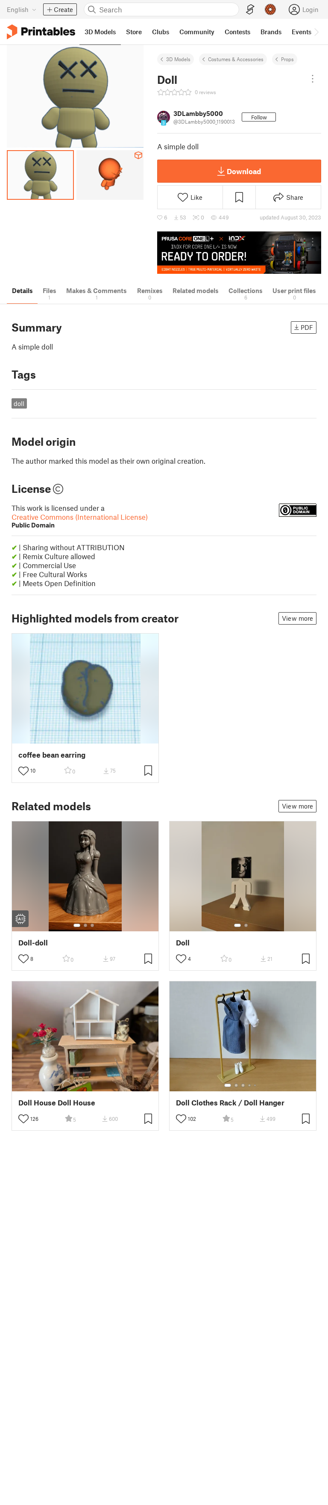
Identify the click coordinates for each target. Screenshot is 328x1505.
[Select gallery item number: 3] (92, 925)
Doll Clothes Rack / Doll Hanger (230, 1103)
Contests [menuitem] (237, 32)
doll (19, 403)
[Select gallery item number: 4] (250, 1085)
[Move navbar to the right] (316, 31)
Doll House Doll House (56, 1103)
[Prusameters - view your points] (270, 9)
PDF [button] (307, 327)
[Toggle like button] (23, 771)
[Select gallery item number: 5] (256, 1085)
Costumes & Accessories (236, 59)
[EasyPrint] (250, 9)
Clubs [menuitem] (160, 32)
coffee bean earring (51, 755)
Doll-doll (33, 943)
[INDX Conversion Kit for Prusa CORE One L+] (239, 252)
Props (287, 59)
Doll (183, 943)
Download (244, 171)
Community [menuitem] (196, 32)
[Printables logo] (41, 31)
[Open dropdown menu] (312, 79)
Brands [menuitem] (271, 32)
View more (297, 618)
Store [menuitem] (134, 32)
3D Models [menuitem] (100, 32)
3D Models (178, 59)
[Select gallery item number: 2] (85, 925)
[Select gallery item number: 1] (76, 925)
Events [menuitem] (301, 32)
